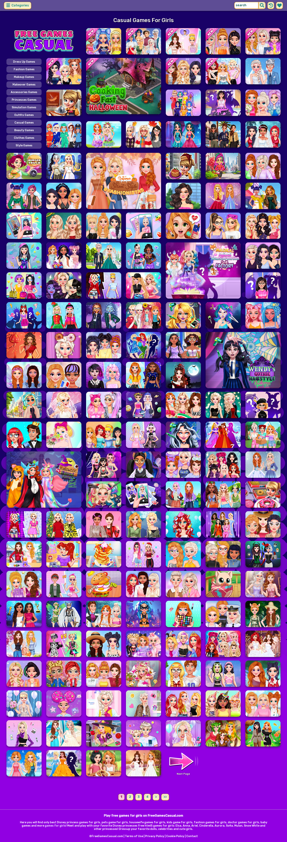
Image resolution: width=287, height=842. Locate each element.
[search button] (262, 5)
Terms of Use (134, 836)
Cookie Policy (175, 836)
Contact (192, 836)
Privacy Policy (154, 836)
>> (165, 797)
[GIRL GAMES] (43, 41)
